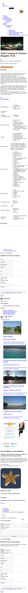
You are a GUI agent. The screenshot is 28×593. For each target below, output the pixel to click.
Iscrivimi (2, 503)
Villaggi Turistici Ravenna (9, 312)
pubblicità (5, 508)
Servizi (4, 24)
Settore (2, 525)
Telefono (2, 267)
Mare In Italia (11, 30)
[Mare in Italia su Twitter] (3, 4)
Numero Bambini (4, 280)
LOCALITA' (9, 20)
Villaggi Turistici (12, 31)
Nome (2, 259)
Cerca (14, 536)
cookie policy (6, 510)
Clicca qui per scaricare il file (9, 250)
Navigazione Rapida (7, 19)
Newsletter (8, 26)
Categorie (8, 21)
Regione (2, 523)
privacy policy (6, 509)
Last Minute (5, 17)
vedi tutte (25, 420)
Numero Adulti (4, 277)
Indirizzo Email (4, 264)
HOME (5, 15)
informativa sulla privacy (9, 588)
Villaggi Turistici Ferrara (14, 33)
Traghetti (5, 23)
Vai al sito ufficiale (5, 99)
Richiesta (2, 286)
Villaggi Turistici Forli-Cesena (10, 311)
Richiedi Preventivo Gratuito (7, 67)
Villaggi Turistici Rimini (9, 314)
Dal (1, 271)
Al (1, 273)
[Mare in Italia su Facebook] (3, 3)
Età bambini (3, 282)
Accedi (6, 5)
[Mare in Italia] (12, 13)
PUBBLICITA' (9, 25)
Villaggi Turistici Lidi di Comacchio (11, 305)
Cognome (3, 262)
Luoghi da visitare (7, 18)
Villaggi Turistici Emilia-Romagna (16, 32)
